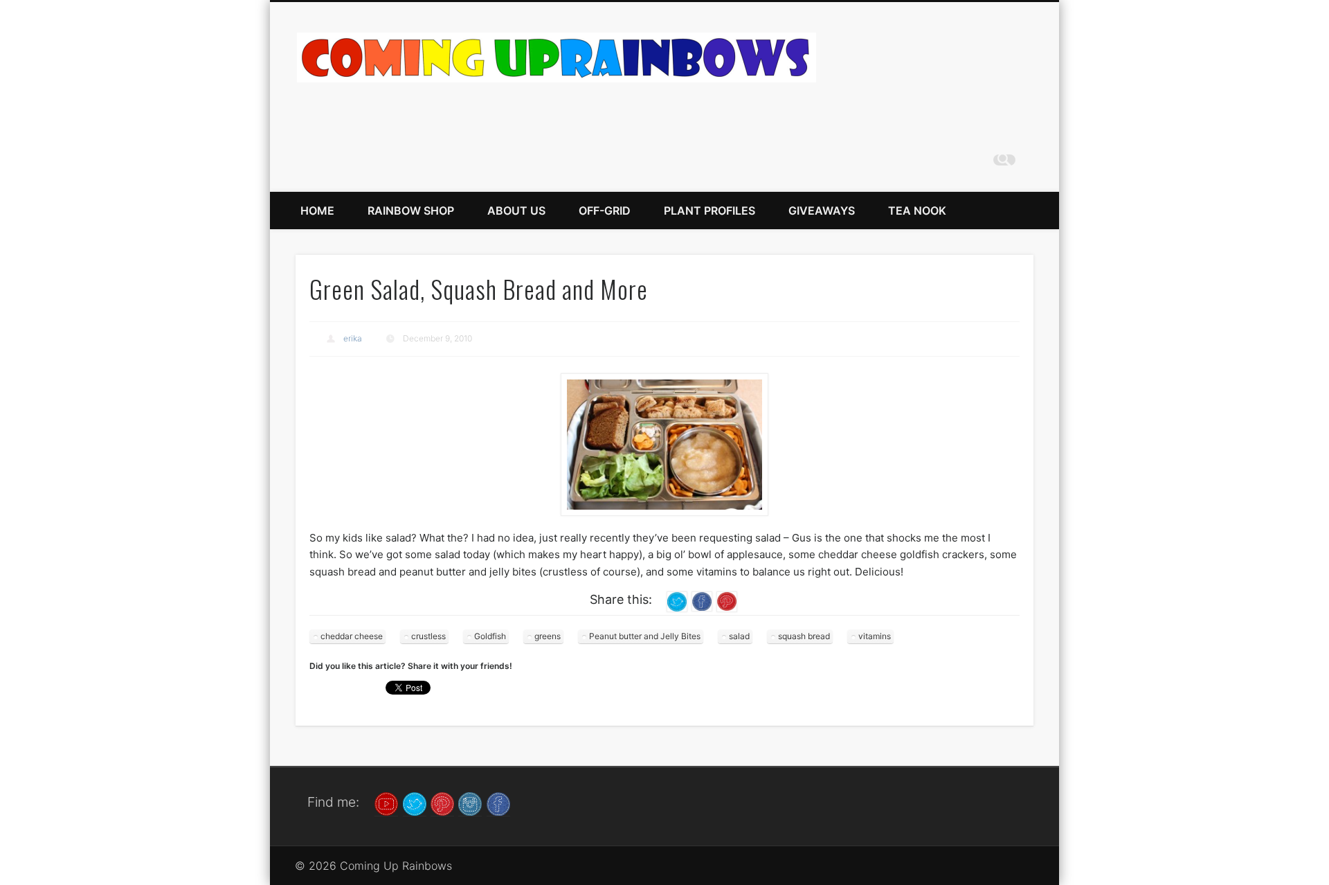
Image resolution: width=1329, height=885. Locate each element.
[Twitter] (414, 803)
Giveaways (821, 210)
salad (739, 636)
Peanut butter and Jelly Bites (644, 636)
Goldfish (490, 636)
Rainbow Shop (411, 210)
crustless (428, 636)
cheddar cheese (351, 636)
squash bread (804, 636)
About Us (516, 210)
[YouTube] (386, 803)
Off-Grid (605, 210)
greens (547, 636)
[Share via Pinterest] (726, 600)
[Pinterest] (442, 803)
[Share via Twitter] (677, 600)
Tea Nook (917, 210)
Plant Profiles (709, 210)
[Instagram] (470, 803)
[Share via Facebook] (701, 600)
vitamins (874, 636)
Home (317, 210)
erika (352, 338)
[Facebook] (498, 803)
